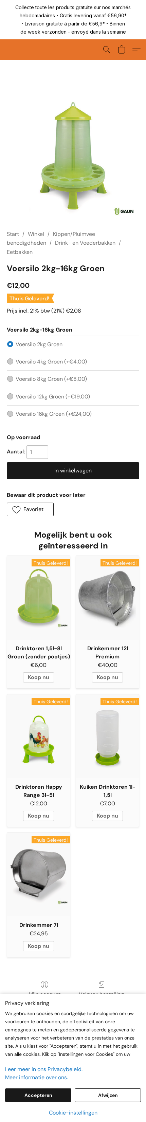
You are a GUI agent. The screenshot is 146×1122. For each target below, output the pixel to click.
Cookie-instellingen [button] (73, 1112)
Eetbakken (20, 252)
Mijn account (44, 994)
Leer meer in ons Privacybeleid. (44, 1069)
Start (13, 234)
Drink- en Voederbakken (85, 242)
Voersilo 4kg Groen (51, 361)
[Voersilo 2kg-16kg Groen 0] (73, 153)
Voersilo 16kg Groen (54, 413)
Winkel (36, 234)
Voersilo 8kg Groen (51, 378)
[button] (107, 49)
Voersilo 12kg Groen (53, 396)
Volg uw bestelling (101, 994)
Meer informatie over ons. (36, 1077)
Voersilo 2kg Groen (39, 344)
